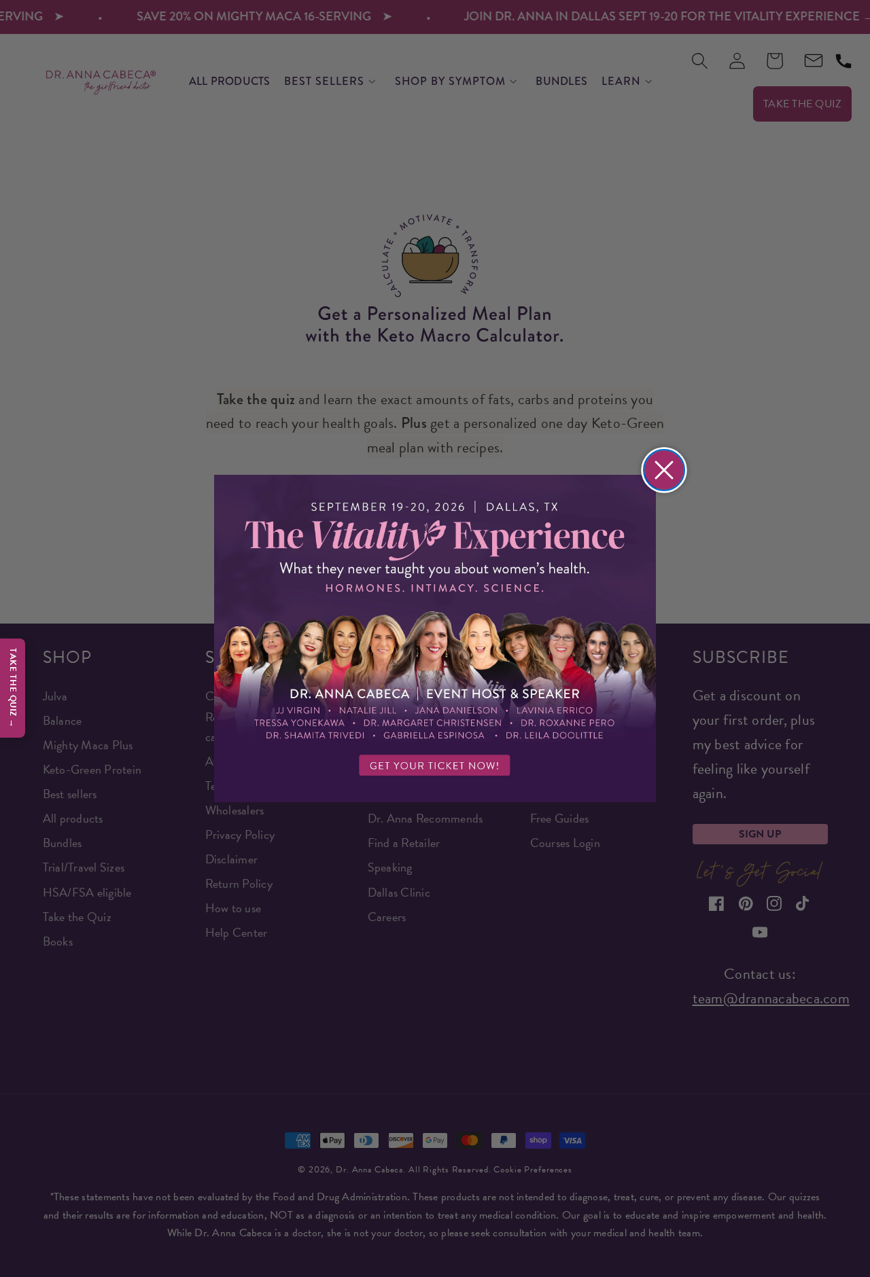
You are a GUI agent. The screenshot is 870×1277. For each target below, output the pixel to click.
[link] (435, 639)
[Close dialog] (664, 470)
